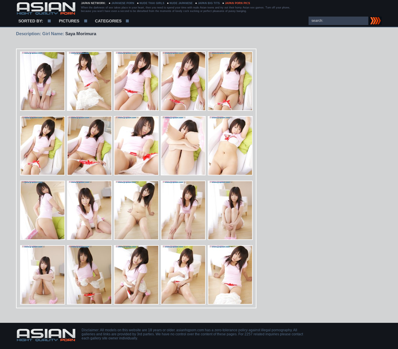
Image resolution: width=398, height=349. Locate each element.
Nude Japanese (181, 3)
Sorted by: (30, 21)
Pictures (69, 21)
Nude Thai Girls (152, 3)
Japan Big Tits (209, 3)
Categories (108, 21)
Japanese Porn (122, 3)
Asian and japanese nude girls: (46, 8)
